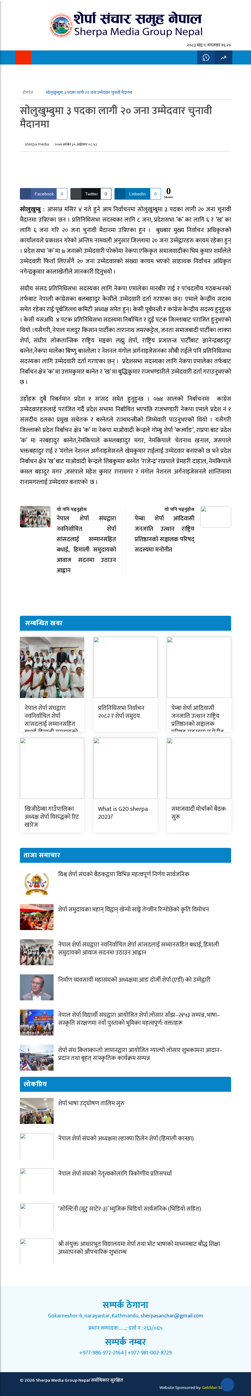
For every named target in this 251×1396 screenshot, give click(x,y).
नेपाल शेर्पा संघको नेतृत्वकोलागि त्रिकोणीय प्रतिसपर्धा (115, 1174)
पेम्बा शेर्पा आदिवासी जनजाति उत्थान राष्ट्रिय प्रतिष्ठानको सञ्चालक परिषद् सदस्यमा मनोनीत (197, 720)
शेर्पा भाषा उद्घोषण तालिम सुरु (91, 1103)
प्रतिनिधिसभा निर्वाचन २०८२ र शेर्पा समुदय (121, 712)
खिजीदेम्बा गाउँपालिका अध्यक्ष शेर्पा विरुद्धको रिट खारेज (51, 817)
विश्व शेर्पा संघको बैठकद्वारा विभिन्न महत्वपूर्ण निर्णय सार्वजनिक (123, 874)
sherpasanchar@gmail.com (171, 1315)
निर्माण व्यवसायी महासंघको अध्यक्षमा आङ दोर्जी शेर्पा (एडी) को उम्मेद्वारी (134, 980)
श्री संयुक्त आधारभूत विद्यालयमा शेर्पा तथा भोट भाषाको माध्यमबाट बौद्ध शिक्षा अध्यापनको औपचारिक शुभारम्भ (139, 1248)
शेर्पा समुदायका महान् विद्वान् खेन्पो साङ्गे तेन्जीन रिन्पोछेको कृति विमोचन (133, 909)
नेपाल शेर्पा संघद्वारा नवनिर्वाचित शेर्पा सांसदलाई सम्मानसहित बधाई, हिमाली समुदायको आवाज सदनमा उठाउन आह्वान (51, 728)
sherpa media (37, 144)
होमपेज (28, 92)
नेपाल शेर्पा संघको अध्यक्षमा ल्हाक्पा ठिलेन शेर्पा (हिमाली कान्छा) (126, 1138)
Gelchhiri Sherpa (216, 1387)
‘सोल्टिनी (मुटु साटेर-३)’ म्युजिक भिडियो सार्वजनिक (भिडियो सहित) (129, 1209)
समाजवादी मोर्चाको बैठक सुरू (198, 813)
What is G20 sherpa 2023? (123, 813)
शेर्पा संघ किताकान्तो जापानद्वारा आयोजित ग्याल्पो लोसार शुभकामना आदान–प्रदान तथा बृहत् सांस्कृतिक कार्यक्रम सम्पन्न (140, 1054)
